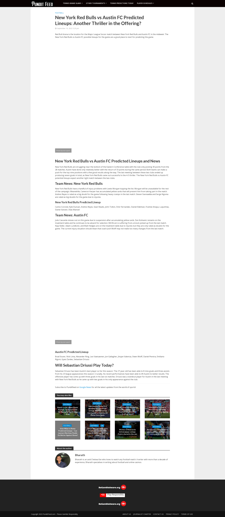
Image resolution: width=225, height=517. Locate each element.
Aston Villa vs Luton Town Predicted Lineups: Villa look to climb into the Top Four (97, 431)
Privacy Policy (172, 514)
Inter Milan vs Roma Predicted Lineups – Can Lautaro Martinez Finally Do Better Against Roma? (68, 431)
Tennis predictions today (121, 3)
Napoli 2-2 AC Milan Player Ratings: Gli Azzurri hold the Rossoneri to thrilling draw (67, 410)
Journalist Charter (142, 514)
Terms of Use (187, 514)
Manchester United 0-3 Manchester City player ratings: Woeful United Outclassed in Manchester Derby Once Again (97, 410)
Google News (85, 387)
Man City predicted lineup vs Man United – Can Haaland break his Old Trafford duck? (127, 410)
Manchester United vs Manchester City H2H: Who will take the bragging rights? (157, 410)
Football (59, 13)
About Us (127, 514)
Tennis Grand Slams (72, 3)
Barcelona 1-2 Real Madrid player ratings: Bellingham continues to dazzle (157, 432)
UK (102, 425)
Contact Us (158, 514)
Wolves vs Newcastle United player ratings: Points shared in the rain (127, 432)
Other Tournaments (95, 3)
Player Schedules (144, 3)
